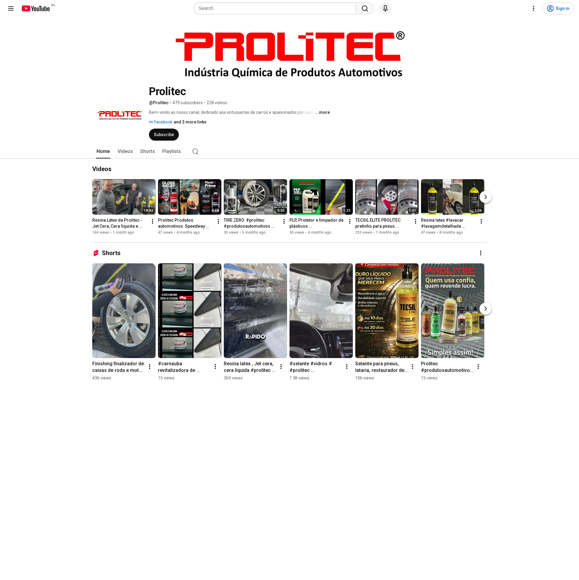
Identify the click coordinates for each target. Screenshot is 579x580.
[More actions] (153, 221)
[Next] (485, 197)
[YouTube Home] (35, 8)
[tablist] (289, 151)
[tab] (103, 151)
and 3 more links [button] (190, 122)
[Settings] (533, 8)
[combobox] (276, 8)
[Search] (365, 8)
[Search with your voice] (385, 8)
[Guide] (10, 8)
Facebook (162, 122)
